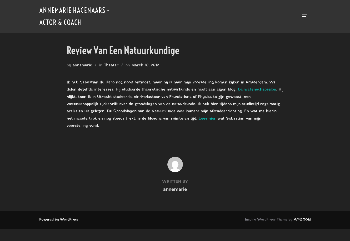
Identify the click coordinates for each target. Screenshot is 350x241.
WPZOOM (302, 219)
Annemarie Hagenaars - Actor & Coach (74, 16)
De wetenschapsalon (257, 89)
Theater (111, 65)
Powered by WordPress (58, 219)
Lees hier (207, 118)
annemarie (82, 65)
